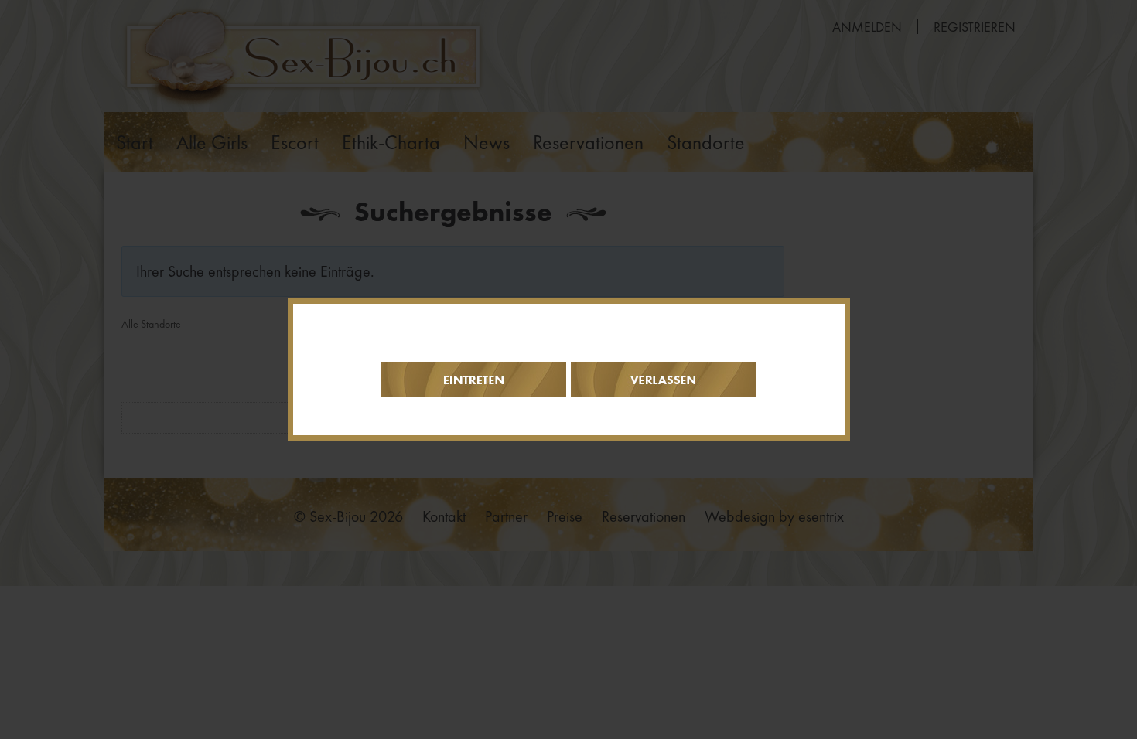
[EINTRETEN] (473, 379)
